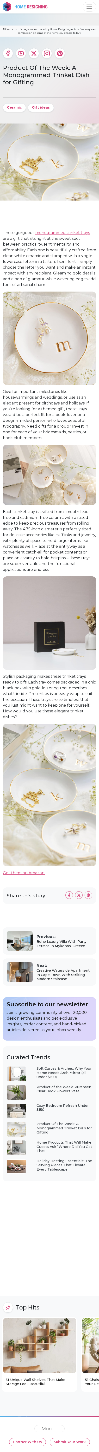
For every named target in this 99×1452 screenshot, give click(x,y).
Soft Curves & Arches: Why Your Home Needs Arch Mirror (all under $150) (64, 1072)
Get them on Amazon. (24, 873)
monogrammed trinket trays (62, 232)
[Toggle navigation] (89, 7)
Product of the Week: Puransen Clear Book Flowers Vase (64, 1089)
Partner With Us (27, 1442)
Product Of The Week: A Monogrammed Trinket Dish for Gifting (64, 1128)
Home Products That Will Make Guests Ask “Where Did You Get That (64, 1146)
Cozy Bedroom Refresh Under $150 (63, 1107)
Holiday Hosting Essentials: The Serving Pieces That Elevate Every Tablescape (64, 1165)
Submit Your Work (70, 1442)
